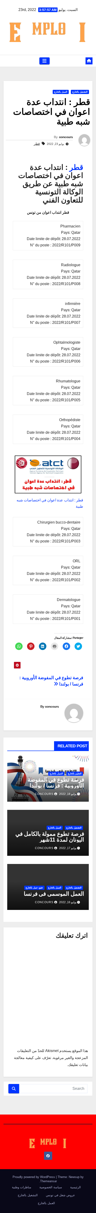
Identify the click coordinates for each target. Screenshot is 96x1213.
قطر (37, 144)
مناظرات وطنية (21, 1187)
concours (66, 137)
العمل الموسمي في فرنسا (54, 894)
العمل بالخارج (60, 92)
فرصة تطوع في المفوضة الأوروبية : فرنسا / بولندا (55, 782)
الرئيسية (75, 1187)
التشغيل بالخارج (80, 92)
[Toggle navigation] (44, 60)
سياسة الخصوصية (50, 1187)
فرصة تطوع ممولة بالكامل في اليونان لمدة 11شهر (49, 837)
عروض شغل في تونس (60, 1195)
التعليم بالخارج (75, 773)
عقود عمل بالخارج (34, 887)
